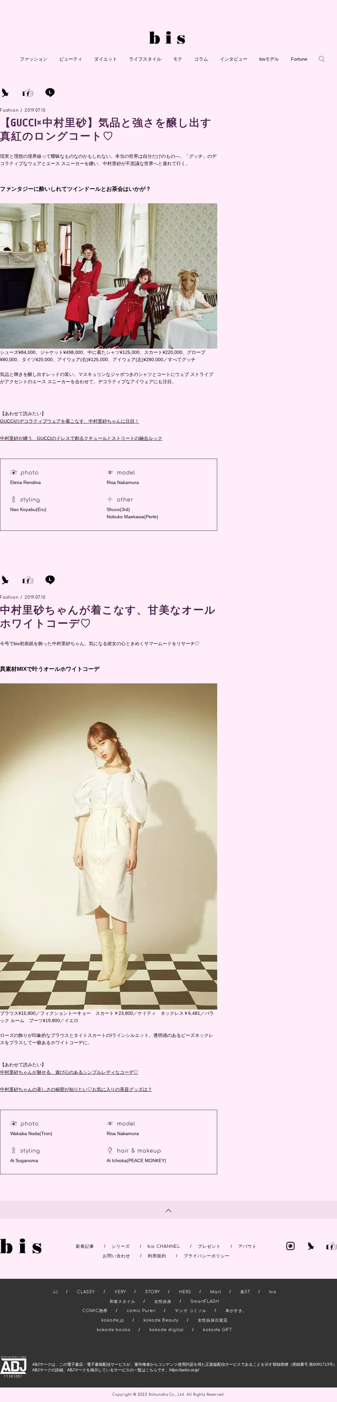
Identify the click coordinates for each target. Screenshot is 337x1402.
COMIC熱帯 (95, 1310)
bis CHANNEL (163, 1246)
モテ (177, 59)
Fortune (299, 59)
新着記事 (85, 1246)
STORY (152, 1292)
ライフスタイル (145, 59)
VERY (120, 1292)
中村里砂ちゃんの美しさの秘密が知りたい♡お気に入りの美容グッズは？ (76, 1089)
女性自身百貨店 (213, 1320)
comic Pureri (141, 1310)
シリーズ (121, 1246)
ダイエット (105, 59)
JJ (55, 1292)
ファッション (33, 59)
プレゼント (209, 1246)
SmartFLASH (205, 1301)
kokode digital (166, 1330)
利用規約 (157, 1256)
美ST (245, 1292)
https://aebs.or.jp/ (184, 1370)
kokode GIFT (217, 1330)
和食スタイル (122, 1301)
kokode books (113, 1330)
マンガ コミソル (190, 1310)
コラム (201, 59)
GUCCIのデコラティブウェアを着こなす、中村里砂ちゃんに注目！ (69, 421)
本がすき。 (236, 1310)
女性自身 (162, 1301)
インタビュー (233, 59)
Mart (215, 1292)
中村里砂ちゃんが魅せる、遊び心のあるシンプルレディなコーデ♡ (69, 1072)
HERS (185, 1292)
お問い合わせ (116, 1256)
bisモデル (269, 59)
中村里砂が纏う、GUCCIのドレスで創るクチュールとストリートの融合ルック (81, 438)
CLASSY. (86, 1292)
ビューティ (70, 59)
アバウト (247, 1246)
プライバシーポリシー (207, 1256)
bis (272, 1292)
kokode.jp (112, 1320)
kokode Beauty (161, 1320)
